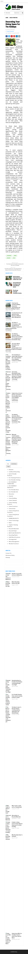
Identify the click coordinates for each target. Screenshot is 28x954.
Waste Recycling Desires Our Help (15, 582)
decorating (9, 255)
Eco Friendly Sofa (13, 491)
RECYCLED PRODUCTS (15, 533)
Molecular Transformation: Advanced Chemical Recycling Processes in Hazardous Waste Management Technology (16, 439)
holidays (8, 258)
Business (11, 469)
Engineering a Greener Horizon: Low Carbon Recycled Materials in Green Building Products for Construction (17, 396)
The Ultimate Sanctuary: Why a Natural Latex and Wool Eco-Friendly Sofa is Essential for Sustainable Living (14, 336)
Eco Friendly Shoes (14, 489)
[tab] (8, 464)
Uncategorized (12, 539)
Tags (8, 466)
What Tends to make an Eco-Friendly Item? (17, 806)
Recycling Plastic (13, 535)
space (14, 258)
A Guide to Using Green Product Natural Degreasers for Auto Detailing (17, 824)
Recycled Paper (13, 530)
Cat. (8, 463)
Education (11, 494)
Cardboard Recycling (14, 471)
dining (15, 255)
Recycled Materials (14, 528)
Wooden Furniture (14, 543)
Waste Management (14, 541)
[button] (2, 1)
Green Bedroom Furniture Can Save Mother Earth (17, 285)
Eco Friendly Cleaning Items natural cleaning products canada (17, 696)
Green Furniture (14, 17)
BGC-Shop (15, 951)
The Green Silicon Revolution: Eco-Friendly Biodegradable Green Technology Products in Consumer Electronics (14, 347)
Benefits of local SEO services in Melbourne (17, 574)
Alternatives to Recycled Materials (16, 816)
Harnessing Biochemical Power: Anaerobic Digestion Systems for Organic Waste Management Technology (16, 375)
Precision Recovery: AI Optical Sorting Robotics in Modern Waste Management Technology (14, 315)
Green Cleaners (13, 500)
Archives (14, 463)
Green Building (13, 498)
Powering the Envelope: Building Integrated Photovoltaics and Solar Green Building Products (13, 306)
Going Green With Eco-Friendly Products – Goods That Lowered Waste (17, 936)
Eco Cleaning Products (15, 477)
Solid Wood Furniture (14, 537)
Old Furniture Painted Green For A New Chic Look (17, 278)
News (10, 522)
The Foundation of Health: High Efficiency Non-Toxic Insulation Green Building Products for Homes (17, 357)
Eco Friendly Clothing (14, 479)
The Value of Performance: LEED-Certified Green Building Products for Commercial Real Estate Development (14, 326)
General (11, 496)
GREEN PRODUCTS (14, 518)
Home (7, 17)
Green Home (12, 508)
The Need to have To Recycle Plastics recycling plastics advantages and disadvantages (16, 710)
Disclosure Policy (10, 555)
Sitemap (8, 557)
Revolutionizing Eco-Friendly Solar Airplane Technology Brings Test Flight (17, 682)
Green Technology (14, 520)
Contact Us (8, 553)
